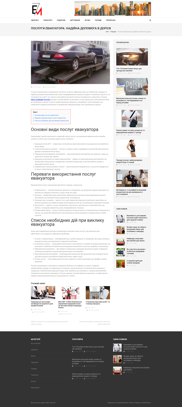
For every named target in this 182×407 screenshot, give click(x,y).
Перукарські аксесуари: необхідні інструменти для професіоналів (42, 304)
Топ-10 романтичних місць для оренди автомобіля (129, 70)
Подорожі (61, 20)
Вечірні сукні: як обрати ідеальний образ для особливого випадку (136, 229)
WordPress (147, 403)
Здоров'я (34, 350)
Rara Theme (129, 403)
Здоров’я (35, 20)
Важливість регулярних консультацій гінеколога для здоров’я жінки (137, 218)
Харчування (75, 20)
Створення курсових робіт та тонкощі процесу (98, 303)
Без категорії (35, 343)
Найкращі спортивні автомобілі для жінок (136, 240)
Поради (98, 20)
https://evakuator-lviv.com (40, 100)
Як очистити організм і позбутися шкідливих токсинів (136, 251)
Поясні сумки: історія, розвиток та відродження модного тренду (130, 131)
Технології (47, 20)
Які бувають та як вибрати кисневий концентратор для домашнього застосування (131, 192)
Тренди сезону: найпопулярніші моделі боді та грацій (129, 161)
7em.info (52, 403)
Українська (110, 20)
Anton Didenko (50, 87)
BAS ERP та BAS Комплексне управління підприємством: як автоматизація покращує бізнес (70, 305)
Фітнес (87, 20)
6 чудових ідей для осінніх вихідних (134, 262)
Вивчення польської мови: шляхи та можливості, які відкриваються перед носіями (131, 100)
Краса (33, 356)
